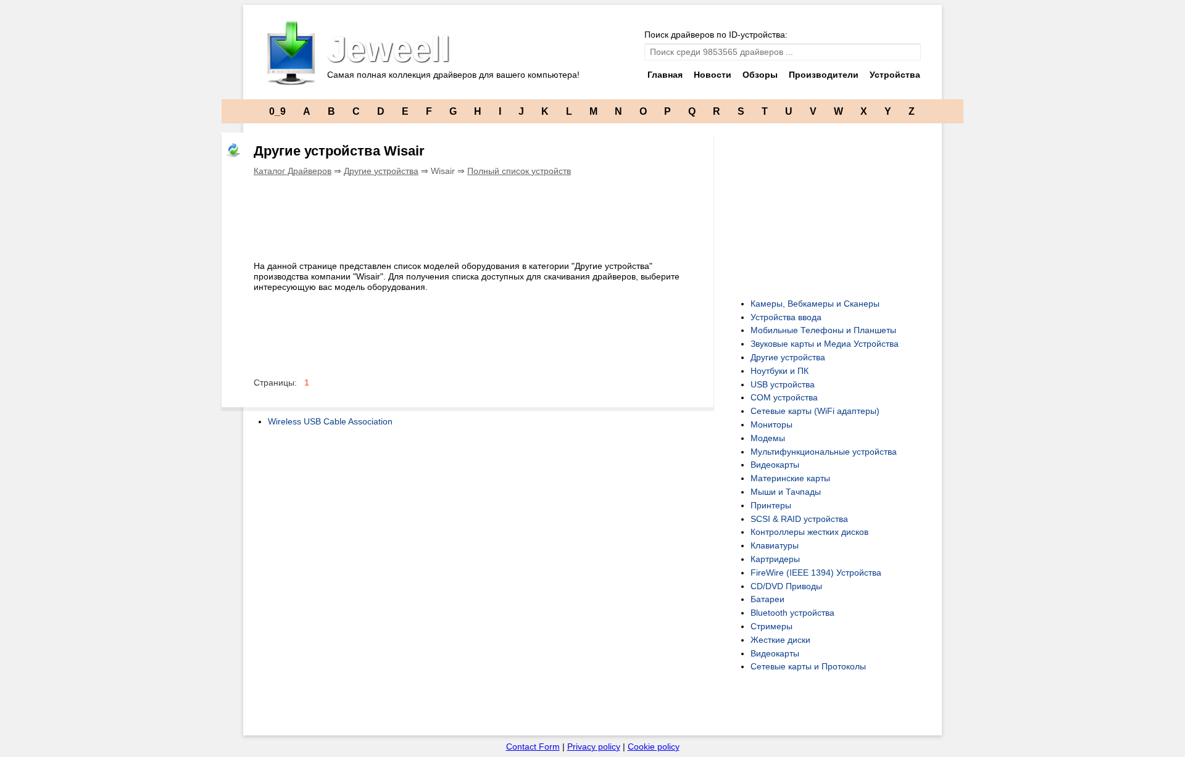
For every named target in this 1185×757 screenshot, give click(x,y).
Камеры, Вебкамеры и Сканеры (814, 303)
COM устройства (784, 397)
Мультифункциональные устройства (823, 452)
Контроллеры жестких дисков (809, 532)
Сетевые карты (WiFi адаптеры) (814, 411)
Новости (712, 75)
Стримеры (771, 626)
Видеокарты (774, 465)
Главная (665, 75)
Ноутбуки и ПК (779, 371)
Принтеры (770, 505)
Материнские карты (790, 478)
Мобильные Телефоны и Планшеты (823, 330)
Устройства (895, 75)
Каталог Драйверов (292, 171)
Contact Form (533, 746)
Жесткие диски (780, 640)
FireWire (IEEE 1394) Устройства (815, 572)
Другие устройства (381, 171)
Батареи (767, 599)
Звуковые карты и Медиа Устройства (824, 344)
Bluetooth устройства (792, 613)
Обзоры (760, 75)
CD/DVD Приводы (786, 586)
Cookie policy (654, 746)
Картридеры (775, 559)
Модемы (767, 438)
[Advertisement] (478, 216)
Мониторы (771, 424)
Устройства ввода (785, 317)
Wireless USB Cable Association (330, 421)
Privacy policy (593, 746)
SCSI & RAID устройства (799, 519)
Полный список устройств (519, 171)
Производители (824, 75)
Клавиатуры (774, 545)
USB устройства (782, 384)
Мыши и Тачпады (785, 492)
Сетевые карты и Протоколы (808, 666)
